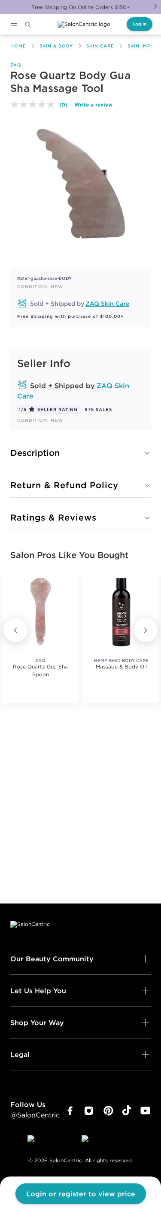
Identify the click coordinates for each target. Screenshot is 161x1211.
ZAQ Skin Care (107, 303)
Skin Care (100, 46)
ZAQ (15, 65)
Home (18, 46)
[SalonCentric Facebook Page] (69, 1110)
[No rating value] (34, 104)
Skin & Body (56, 46)
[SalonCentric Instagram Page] (89, 1110)
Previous (15, 630)
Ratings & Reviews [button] (53, 517)
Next (155, 6)
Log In (139, 24)
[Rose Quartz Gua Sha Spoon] (40, 611)
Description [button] (35, 452)
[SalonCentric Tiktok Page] (126, 1110)
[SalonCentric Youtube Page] (145, 1110)
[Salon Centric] (84, 24)
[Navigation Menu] (13, 24)
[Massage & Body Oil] (121, 611)
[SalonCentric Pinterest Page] (108, 1110)
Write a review (93, 104)
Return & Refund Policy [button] (64, 485)
